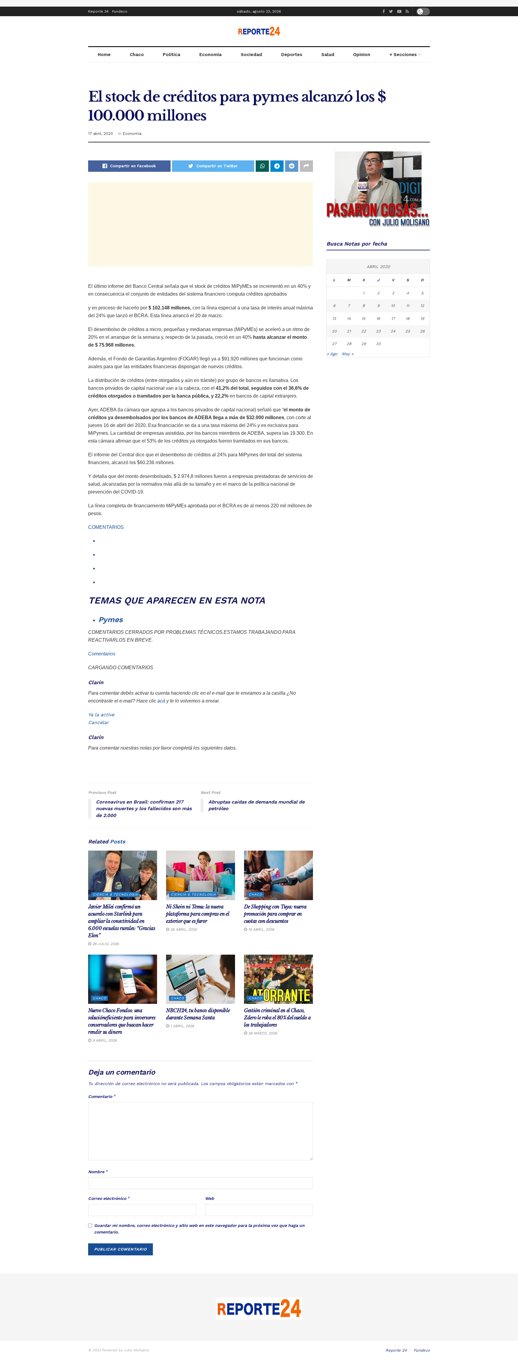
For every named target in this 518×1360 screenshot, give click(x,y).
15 (363, 318)
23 (378, 331)
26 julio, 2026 (105, 944)
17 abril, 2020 (100, 133)
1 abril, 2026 (181, 1026)
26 (422, 331)
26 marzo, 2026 (262, 1033)
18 (407, 318)
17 (393, 318)
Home (104, 54)
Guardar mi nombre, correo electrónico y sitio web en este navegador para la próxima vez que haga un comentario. (199, 1228)
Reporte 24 (98, 11)
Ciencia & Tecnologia (115, 894)
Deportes (291, 54)
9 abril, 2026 (104, 1040)
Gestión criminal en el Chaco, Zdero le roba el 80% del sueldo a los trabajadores (277, 1017)
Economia (210, 54)
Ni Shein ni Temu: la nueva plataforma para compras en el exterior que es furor (197, 914)
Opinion (361, 54)
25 (407, 331)
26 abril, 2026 (183, 929)
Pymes (110, 619)
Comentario (102, 1096)
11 (407, 305)
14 (349, 318)
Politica (171, 54)
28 (349, 343)
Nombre (98, 1171)
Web (209, 1198)
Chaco (137, 54)
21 (349, 331)
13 (334, 318)
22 (363, 331)
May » (347, 353)
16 (378, 318)
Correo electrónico (109, 1198)
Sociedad (251, 54)
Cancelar (98, 722)
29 (363, 343)
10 (393, 305)
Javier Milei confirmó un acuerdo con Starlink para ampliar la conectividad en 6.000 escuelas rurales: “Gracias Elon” (121, 921)
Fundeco (119, 11)
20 (334, 331)
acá (161, 700)
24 (393, 331)
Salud (327, 54)
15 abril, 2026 (260, 929)
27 (334, 343)
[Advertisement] (200, 224)
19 (422, 318)
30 (378, 343)
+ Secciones (403, 54)
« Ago (332, 353)
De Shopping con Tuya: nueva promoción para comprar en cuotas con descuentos (275, 914)
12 (422, 305)
